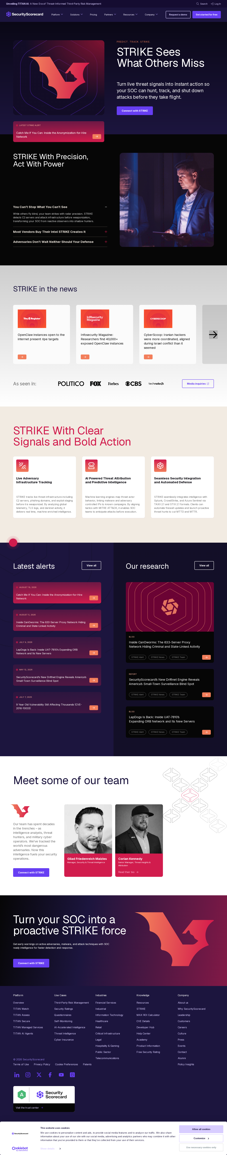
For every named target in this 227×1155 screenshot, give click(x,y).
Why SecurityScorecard (192, 1008)
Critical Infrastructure (107, 1033)
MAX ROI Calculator (148, 1015)
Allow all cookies (201, 1129)
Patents (87, 1064)
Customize (199, 1138)
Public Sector (103, 1052)
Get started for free (206, 14)
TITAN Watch (21, 1008)
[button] (213, 334)
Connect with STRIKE (135, 110)
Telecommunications (107, 1058)
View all (91, 565)
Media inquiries (196, 383)
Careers (182, 1027)
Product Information (148, 1045)
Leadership (184, 1015)
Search (204, 3)
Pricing (93, 14)
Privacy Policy (42, 1064)
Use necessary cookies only (201, 1147)
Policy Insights (186, 1064)
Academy (142, 1039)
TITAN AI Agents (23, 1033)
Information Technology (109, 1015)
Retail (98, 1027)
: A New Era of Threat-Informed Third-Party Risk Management (53, 3)
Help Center (143, 1033)
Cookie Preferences (66, 1064)
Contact (182, 1052)
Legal (98, 1039)
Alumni (182, 1058)
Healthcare (101, 1021)
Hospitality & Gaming (107, 1045)
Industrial (100, 1008)
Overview (18, 1002)
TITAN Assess (21, 1015)
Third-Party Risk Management (71, 1002)
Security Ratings (63, 1008)
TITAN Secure (21, 1021)
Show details (47, 1148)
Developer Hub (145, 1027)
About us (183, 1002)
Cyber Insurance (64, 1039)
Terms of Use (21, 1064)
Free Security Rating (148, 1052)
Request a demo (178, 14)
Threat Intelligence (65, 1033)
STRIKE (141, 1008)
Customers (184, 1021)
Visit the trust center (28, 1107)
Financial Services (105, 1002)
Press (181, 1039)
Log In (218, 3)
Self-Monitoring (63, 1021)
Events (181, 1045)
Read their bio (126, 872)
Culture (182, 1033)
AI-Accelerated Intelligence (69, 1027)
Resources (143, 1002)
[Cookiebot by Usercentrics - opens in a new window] (20, 1149)
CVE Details (143, 1021)
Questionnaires (62, 1015)
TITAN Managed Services (28, 1027)
